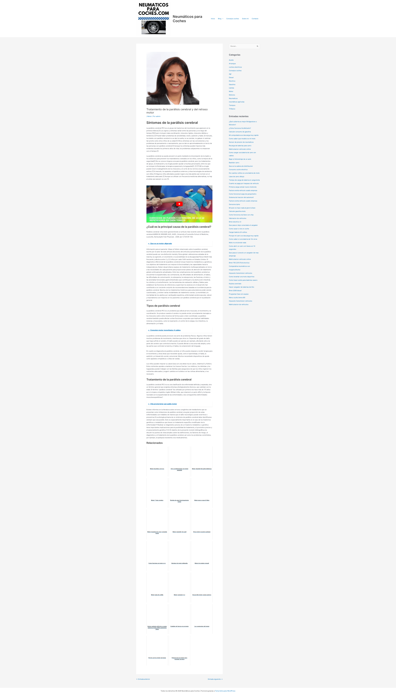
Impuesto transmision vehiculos (240, 273)
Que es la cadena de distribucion (241, 166)
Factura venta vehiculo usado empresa (243, 190)
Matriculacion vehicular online (240, 149)
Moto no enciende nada (237, 243)
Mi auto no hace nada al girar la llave (242, 208)
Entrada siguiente (215, 679)
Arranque (232, 64)
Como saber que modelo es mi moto (242, 139)
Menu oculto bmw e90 (237, 298)
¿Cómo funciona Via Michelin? (240, 128)
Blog (219, 19)
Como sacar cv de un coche (239, 229)
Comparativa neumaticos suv (239, 266)
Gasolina (232, 84)
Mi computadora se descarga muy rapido (244, 135)
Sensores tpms (234, 204)
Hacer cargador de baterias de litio (241, 287)
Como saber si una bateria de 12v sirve (243, 239)
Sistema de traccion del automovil (241, 197)
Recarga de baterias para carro (240, 146)
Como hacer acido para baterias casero (243, 280)
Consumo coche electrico (238, 169)
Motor (149, 116)
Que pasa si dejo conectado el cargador (243, 225)
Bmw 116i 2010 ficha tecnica (239, 263)
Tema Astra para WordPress (225, 691)
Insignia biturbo (234, 270)
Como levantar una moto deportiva (241, 277)
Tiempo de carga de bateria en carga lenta (244, 180)
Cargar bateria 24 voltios (238, 232)
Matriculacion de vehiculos (238, 304)
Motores (232, 95)
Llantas (231, 88)
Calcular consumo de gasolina (240, 132)
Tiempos (232, 105)
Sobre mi (245, 19)
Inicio (213, 19)
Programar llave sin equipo (239, 294)
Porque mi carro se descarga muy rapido (244, 236)
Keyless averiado (235, 284)
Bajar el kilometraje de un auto (240, 159)
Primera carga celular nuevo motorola (242, 187)
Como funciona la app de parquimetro (242, 194)
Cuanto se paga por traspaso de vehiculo (244, 183)
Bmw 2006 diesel (235, 291)
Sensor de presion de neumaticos (241, 142)
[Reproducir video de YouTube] (179, 204)
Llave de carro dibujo (236, 176)
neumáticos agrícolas (236, 102)
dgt (230, 74)
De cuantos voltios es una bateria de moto (244, 173)
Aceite (231, 60)
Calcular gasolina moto (237, 211)
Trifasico (232, 109)
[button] (222, 18)
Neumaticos (233, 98)
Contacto (255, 19)
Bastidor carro (234, 163)
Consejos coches (232, 19)
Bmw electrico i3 (235, 222)
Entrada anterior (143, 679)
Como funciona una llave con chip (241, 215)
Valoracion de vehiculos (237, 218)
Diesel (231, 77)
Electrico (232, 81)
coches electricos (235, 67)
